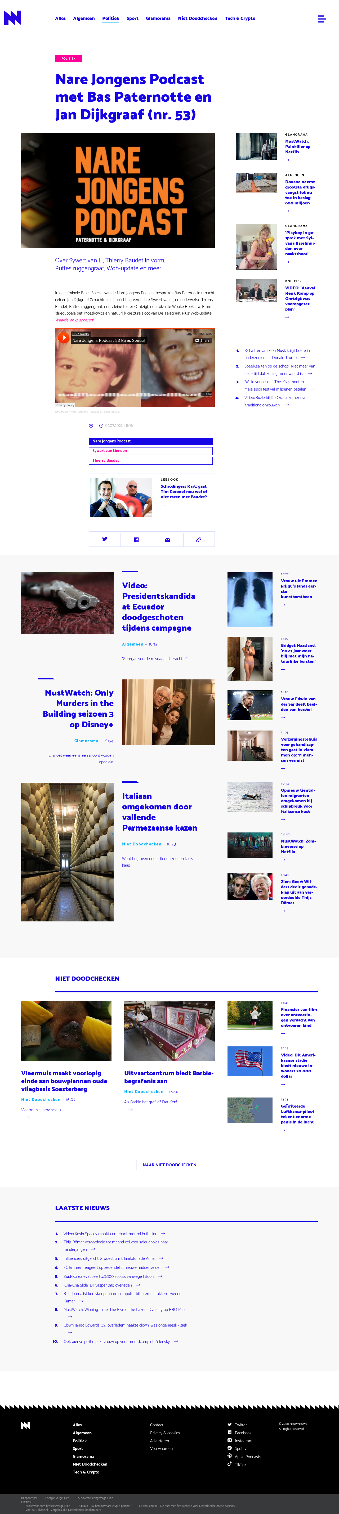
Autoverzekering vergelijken (95, 1497)
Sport (133, 18)
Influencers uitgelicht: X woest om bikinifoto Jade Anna (109, 1258)
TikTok (240, 1464)
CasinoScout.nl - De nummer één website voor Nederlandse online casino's (187, 1505)
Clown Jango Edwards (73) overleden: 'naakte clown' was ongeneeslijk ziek (125, 1325)
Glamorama (158, 18)
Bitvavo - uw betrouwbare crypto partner (105, 1505)
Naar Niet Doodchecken (170, 1165)
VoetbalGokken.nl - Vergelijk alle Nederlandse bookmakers (63, 1509)
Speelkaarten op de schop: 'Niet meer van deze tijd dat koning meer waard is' (279, 370)
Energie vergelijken (57, 1497)
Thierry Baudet (105, 460)
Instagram (243, 1441)
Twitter (240, 1425)
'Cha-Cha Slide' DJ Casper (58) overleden (98, 1285)
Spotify (240, 1448)
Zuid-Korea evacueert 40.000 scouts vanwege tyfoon (109, 1276)
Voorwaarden (161, 1448)
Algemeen (84, 18)
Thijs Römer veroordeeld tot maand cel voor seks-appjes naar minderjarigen (116, 1246)
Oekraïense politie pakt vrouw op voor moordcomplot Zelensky (117, 1341)
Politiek (110, 18)
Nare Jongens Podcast (111, 441)
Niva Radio (61, 411)
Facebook (242, 1433)
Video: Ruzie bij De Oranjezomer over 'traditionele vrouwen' (276, 402)
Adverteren (159, 1441)
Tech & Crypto (240, 18)
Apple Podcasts (247, 1457)
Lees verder (211, 484)
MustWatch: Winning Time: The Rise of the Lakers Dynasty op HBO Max (124, 1309)
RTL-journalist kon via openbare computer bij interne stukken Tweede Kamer (122, 1298)
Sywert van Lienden (109, 450)
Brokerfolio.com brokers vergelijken (47, 1505)
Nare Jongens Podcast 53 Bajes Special (95, 411)
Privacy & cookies (165, 1433)
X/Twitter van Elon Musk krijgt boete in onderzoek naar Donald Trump (277, 354)
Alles (60, 18)
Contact (156, 1425)
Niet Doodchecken (197, 18)
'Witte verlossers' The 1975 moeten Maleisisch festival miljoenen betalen (275, 386)
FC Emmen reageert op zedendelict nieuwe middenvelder (112, 1267)
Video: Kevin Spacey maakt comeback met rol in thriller (110, 1233)
